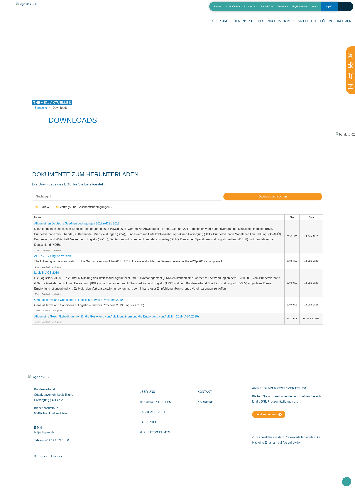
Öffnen (37, 250)
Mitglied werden (300, 6)
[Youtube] (200, 8)
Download (46, 250)
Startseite (41, 107)
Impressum (57, 456)
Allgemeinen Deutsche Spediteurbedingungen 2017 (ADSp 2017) (77, 223)
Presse (217, 6)
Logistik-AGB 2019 (46, 272)
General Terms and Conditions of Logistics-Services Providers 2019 (78, 299)
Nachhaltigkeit (152, 412)
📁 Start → (42, 207)
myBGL (330, 6)
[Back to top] (346, 481)
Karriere (205, 401)
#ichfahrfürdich (232, 6)
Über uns (147, 391)
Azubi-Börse (267, 6)
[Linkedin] (181, 8)
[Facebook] (194, 8)
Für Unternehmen (154, 432)
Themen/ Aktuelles (248, 21)
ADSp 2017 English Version (52, 256)
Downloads (282, 6)
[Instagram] (187, 8)
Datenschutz (41, 456)
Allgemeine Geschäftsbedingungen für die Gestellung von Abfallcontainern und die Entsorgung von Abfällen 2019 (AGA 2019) (116, 316)
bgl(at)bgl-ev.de (44, 432)
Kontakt (315, 6)
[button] (345, 6)
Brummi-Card (250, 6)
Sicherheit (148, 422)
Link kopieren (57, 250)
